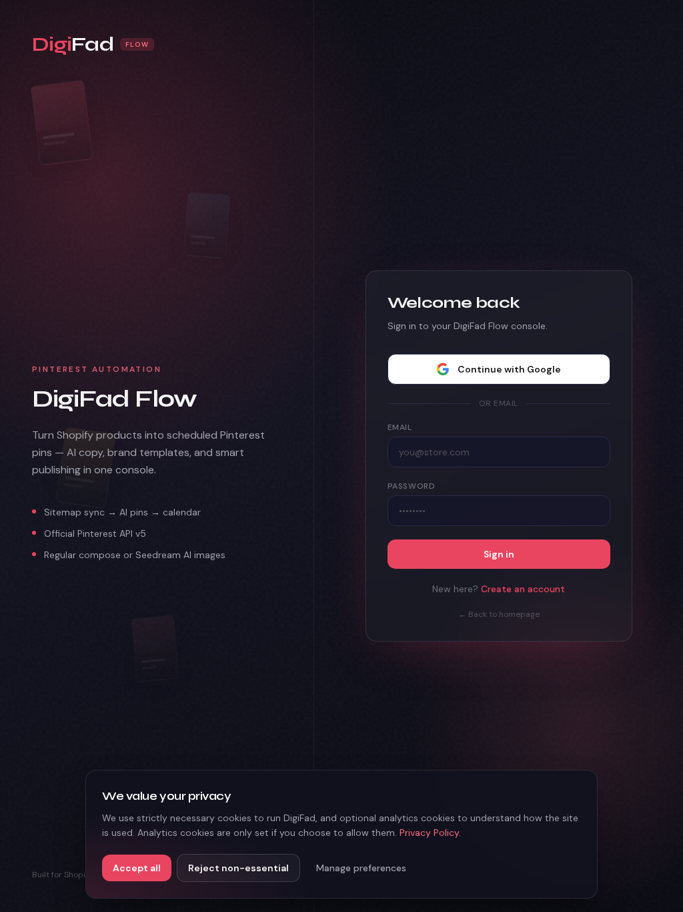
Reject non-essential (238, 868)
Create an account (523, 589)
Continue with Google (509, 369)
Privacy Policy (429, 833)
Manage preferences (361, 868)
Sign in (499, 554)
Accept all (137, 868)
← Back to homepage (499, 614)
